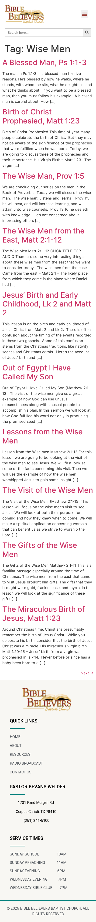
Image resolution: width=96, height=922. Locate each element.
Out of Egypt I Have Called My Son (36, 372)
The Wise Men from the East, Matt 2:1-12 (43, 235)
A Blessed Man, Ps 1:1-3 (44, 62)
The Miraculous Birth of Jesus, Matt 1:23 (43, 613)
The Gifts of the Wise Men (39, 550)
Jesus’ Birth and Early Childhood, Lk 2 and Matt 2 (46, 303)
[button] (84, 14)
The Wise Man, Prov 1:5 (43, 175)
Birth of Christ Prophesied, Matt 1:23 (41, 116)
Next (87, 673)
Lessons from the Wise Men (42, 436)
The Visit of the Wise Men (47, 490)
